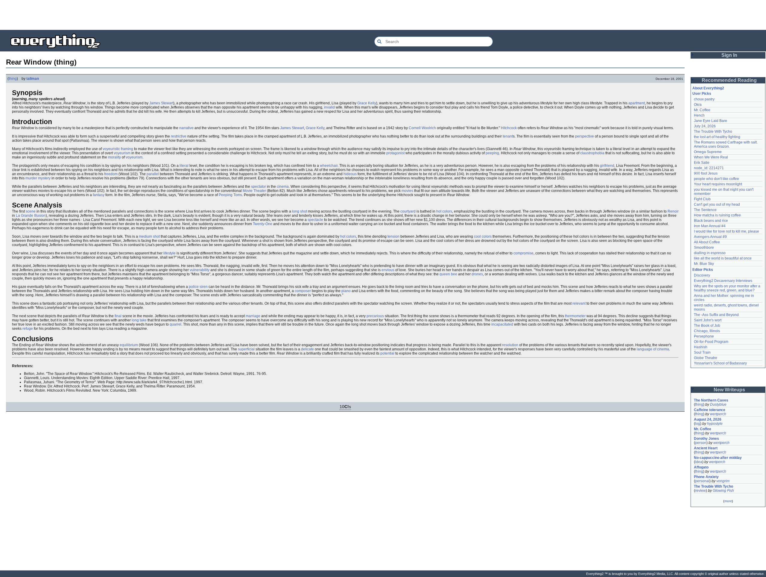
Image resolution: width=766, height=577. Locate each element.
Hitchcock (509, 128)
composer (303, 291)
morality (114, 157)
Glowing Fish (723, 491)
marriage (253, 316)
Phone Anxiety (706, 477)
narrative (186, 128)
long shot (299, 211)
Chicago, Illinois (707, 331)
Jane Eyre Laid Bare (710, 121)
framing (127, 149)
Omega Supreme (708, 152)
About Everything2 (708, 88)
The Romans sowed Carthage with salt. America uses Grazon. (726, 144)
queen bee (448, 274)
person (700, 443)
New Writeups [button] (729, 389)
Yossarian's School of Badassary (720, 363)
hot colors (444, 211)
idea (698, 462)
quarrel (175, 324)
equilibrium (129, 345)
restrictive (178, 136)
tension (393, 236)
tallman (32, 79)
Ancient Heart (706, 448)
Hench (699, 115)
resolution (510, 345)
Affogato (701, 467)
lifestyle (169, 253)
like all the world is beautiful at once (723, 258)
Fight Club (702, 199)
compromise (523, 253)
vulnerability (199, 270)
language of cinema (653, 349)
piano (346, 291)
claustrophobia (592, 153)
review (700, 491)
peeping (492, 153)
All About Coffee (707, 242)
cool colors (483, 236)
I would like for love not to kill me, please (726, 231)
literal (184, 166)
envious (388, 270)
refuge (27, 328)
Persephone (704, 336)
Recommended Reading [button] (729, 80)
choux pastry (704, 99)
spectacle (315, 220)
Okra (698, 105)
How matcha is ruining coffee (717, 215)
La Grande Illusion (31, 215)
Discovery (702, 275)
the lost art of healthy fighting (717, 137)
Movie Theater (254, 191)
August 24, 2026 (707, 419)
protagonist (395, 153)
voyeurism (122, 153)
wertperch (718, 414)
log (697, 424)
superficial (246, 349)
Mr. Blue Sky (704, 264)
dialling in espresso (710, 253)
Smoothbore (704, 247)
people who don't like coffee (716, 179)
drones (477, 274)
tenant (508, 136)
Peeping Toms (230, 195)
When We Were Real (711, 157)
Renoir (673, 211)
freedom (111, 174)
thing (13, 79)
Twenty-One (262, 224)
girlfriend (607, 166)
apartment (636, 103)
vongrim (722, 481)
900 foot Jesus (706, 173)
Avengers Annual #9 (710, 237)
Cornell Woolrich (422, 128)
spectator (258, 186)
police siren (198, 287)
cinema (283, 186)
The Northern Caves (711, 400)
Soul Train (702, 352)
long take (139, 320)
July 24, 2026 (705, 126)
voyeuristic (111, 149)
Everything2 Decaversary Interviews (723, 281)
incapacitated (502, 324)
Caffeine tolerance (709, 410)
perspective (584, 136)
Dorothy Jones (706, 438)
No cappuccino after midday (718, 458)
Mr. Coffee (702, 110)
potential (387, 353)
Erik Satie (701, 163)
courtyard (408, 211)
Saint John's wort (707, 320)
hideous (350, 174)
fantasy (98, 195)
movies (407, 191)
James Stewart (161, 103)
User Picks (701, 93)
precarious (375, 316)
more (728, 501)
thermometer (575, 316)
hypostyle (715, 424)
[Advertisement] (383, 14)
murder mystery (38, 178)
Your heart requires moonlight (718, 184)
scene (31, 211)
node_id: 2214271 (709, 168)
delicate (307, 349)
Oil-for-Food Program (711, 342)
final (118, 316)
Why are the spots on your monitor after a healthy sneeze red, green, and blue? (727, 288)
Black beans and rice (711, 221)
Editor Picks (702, 270)
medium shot (149, 236)
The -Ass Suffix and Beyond (716, 315)
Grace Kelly (366, 103)
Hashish (700, 347)
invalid (329, 107)
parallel (153, 174)
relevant (579, 303)
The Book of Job (707, 325)
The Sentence (705, 210)
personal (702, 481)
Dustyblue (718, 404)
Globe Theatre (705, 358)
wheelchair (329, 166)
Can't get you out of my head (717, 204)
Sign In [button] (729, 55)
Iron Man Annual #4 (710, 226)
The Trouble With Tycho (713, 131)
